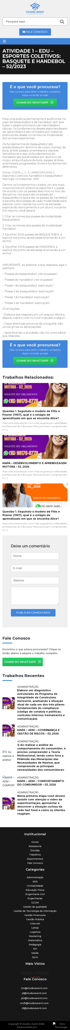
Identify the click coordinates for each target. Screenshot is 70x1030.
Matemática (35, 940)
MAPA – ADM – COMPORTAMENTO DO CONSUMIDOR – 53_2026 (40, 783)
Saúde (35, 953)
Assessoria (35, 846)
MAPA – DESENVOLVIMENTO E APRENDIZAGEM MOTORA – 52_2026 (34, 465)
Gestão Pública (35, 919)
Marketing (35, 936)
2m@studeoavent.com (34, 988)
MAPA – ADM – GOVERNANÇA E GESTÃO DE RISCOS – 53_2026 (38, 732)
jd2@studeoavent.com (34, 998)
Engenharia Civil (35, 894)
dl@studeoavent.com (34, 1008)
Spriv (35, 957)
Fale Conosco (36, 31)
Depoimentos (35, 858)
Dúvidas (35, 850)
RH (35, 948)
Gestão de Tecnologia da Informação (35, 911)
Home (35, 842)
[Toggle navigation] (4, 41)
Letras (35, 927)
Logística (35, 932)
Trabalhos (35, 854)
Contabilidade (35, 885)
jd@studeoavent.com (34, 993)
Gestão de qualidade (35, 906)
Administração (35, 877)
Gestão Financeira (35, 915)
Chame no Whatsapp (32, 102)
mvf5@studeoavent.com (34, 1003)
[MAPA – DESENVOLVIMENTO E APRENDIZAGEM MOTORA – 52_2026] (35, 447)
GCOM (35, 902)
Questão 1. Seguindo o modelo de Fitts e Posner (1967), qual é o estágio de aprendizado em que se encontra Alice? (31, 415)
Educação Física (35, 890)
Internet (35, 923)
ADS (35, 881)
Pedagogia (35, 944)
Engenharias (35, 898)
